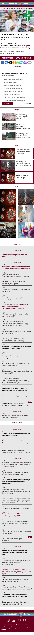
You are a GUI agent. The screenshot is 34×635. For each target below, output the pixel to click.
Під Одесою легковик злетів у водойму (15, 508)
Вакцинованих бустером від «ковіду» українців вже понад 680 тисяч (15, 603)
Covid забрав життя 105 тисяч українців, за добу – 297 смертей (14, 515)
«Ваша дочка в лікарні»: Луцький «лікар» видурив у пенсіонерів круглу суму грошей (17, 588)
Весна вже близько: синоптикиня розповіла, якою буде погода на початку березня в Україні (16, 491)
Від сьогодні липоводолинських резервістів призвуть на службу (13, 340)
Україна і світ (17, 423)
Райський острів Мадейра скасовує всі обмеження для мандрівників (15, 473)
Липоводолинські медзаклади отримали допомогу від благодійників (16, 298)
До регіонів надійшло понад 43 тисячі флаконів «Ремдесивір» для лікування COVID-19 (15, 524)
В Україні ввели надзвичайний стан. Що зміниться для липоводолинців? (16, 268)
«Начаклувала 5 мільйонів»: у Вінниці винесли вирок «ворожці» (15, 580)
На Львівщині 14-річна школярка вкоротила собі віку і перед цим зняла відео (16, 572)
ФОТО (17, 186)
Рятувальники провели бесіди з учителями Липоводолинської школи (15, 404)
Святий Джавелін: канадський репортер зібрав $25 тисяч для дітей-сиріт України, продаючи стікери (16, 501)
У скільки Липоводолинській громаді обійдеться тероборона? (16, 347)
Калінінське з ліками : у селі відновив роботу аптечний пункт (15, 416)
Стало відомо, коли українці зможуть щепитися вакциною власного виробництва (16, 482)
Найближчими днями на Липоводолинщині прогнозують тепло (15, 275)
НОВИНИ (17, 244)
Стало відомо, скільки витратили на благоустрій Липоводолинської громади (16, 356)
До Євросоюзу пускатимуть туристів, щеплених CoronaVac (16, 434)
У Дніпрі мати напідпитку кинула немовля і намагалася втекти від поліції (15, 553)
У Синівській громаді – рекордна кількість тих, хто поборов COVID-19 (15, 389)
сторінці (27, 46)
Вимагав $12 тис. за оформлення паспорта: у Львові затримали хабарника (16, 452)
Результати (27, 103)
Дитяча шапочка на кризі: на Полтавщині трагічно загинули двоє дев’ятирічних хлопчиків (16, 443)
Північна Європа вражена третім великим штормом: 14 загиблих (14, 595)
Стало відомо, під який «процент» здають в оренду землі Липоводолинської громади (15, 306)
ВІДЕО (17, 145)
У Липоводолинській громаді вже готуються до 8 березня (13, 283)
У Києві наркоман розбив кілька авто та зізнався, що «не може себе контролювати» (16, 562)
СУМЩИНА (17, 109)
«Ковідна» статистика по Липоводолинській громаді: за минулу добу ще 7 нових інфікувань (15, 381)
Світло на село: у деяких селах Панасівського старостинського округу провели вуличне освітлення (15, 324)
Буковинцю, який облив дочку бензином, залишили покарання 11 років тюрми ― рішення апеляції (16, 464)
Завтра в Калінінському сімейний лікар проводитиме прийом (15, 364)
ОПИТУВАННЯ (17, 67)
